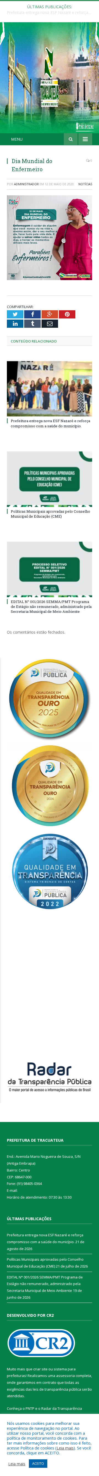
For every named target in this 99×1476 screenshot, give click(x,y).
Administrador (26, 184)
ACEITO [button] (38, 1463)
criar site (40, 1369)
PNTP (30, 1408)
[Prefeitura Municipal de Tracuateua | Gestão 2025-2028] (49, 83)
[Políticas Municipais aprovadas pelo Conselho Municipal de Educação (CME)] (49, 479)
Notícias (85, 184)
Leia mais (65, 1447)
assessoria (65, 1375)
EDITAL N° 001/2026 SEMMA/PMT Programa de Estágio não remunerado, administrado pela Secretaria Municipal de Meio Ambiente (51, 606)
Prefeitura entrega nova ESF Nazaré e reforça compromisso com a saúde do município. (50, 423)
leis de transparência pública (57, 1389)
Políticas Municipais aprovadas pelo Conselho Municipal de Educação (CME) (51, 12)
